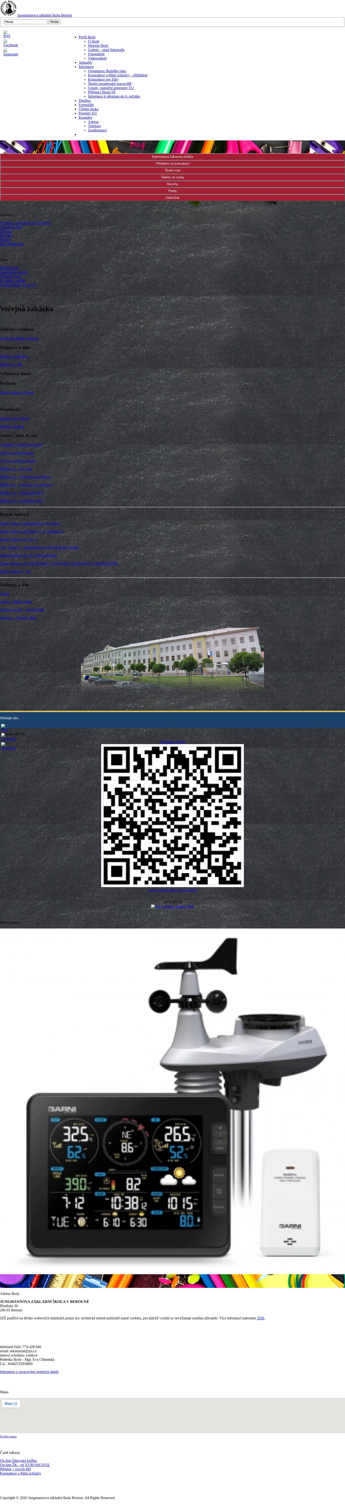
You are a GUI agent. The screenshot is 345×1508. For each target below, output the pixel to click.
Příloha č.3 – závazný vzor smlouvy (26, 485)
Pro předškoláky (12, 244)
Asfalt (4, 594)
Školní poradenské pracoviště (109, 84)
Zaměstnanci (97, 130)
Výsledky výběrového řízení (21, 445)
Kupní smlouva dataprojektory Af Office (30, 523)
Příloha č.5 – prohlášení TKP (21, 501)
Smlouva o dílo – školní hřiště (22, 610)
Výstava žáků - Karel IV (18, 285)
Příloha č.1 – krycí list (16, 469)
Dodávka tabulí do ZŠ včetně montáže (28, 555)
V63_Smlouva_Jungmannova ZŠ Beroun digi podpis (39, 547)
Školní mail (172, 170)
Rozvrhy (172, 184)
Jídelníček (172, 197)
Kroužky (6, 236)
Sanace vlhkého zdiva (16, 602)
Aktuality (85, 62)
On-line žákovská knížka (18, 1461)
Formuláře (86, 105)
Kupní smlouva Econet (17, 392)
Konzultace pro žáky (103, 79)
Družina (85, 101)
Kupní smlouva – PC (15, 571)
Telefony (94, 126)
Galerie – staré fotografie (106, 50)
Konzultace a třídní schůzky (20, 1473)
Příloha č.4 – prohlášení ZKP (21, 493)
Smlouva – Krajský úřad (18, 618)
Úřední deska (88, 109)
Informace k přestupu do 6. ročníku (114, 96)
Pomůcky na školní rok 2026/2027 (25, 223)
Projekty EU (88, 113)
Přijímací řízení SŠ (101, 92)
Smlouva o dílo (11, 364)
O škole (94, 41)
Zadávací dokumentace (17, 453)
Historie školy (98, 46)
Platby (172, 191)
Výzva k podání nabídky (18, 461)
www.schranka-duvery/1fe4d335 (172, 890)
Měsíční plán (9, 268)
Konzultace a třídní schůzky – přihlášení (117, 75)
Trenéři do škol (11, 227)
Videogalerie (97, 58)
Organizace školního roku (107, 71)
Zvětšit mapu (8, 1436)
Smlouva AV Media (14, 419)
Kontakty (85, 117)
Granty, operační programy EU (111, 88)
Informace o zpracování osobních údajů (29, 1372)
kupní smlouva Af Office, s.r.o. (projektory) (32, 531)
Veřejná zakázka (12, 427)
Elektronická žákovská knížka (172, 157)
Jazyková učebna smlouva (19, 338)
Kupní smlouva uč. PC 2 (18, 539)
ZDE (260, 1318)
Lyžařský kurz (10, 276)
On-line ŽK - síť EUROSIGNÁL (25, 1465)
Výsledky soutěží (13, 281)
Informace (86, 67)
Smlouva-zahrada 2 (14, 356)
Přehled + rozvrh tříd (15, 1469)
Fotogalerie (96, 54)
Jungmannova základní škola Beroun (44, 15)
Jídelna (5, 240)
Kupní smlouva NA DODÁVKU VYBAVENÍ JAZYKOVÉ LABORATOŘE (59, 563)
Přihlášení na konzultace (172, 163)
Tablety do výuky (172, 177)
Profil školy (87, 37)
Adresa (93, 122)
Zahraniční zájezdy (14, 272)
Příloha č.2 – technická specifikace (25, 477)
